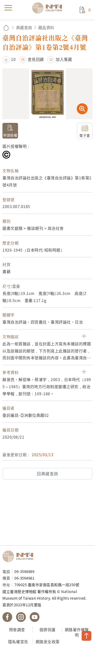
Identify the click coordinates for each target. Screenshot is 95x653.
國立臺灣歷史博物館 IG (21, 617)
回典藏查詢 (47, 474)
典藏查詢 (24, 27)
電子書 (84, 135)
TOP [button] (86, 636)
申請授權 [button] (10, 135)
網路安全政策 (48, 641)
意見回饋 (36, 59)
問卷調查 (17, 629)
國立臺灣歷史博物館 (19, 556)
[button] (9, 59)
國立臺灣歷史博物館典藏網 (48, 8)
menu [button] (8, 8)
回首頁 (6, 27)
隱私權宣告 (18, 641)
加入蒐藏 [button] (64, 59)
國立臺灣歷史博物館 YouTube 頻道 (34, 617)
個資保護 (47, 629)
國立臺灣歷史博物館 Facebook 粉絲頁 (7, 617)
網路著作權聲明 (77, 632)
